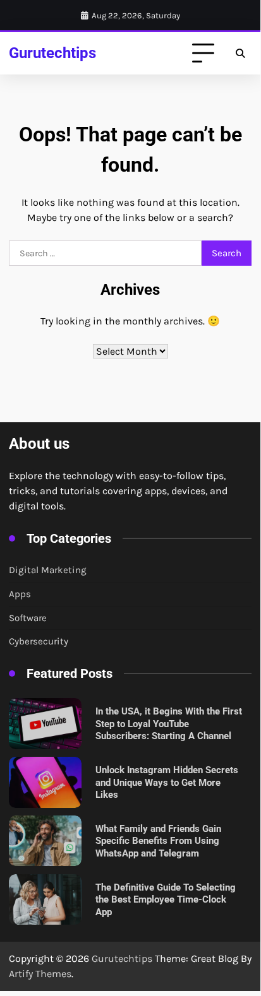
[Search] (240, 53)
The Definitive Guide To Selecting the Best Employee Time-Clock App (165, 900)
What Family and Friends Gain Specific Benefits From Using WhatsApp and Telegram (158, 841)
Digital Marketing (48, 570)
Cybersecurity (38, 641)
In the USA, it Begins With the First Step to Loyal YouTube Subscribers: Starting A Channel (168, 724)
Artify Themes (40, 974)
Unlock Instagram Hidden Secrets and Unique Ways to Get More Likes (166, 782)
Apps (20, 594)
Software (28, 618)
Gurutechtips (52, 53)
